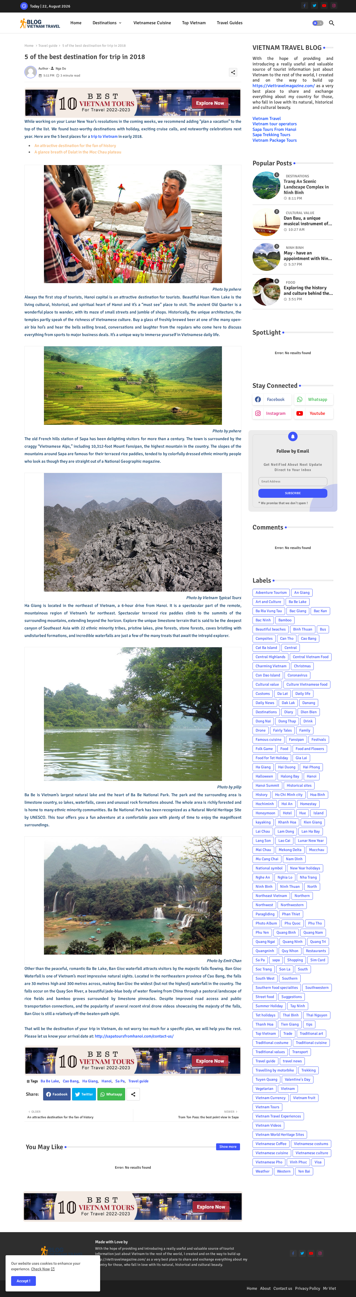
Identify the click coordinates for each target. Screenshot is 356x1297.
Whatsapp (114, 1094)
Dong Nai (263, 721)
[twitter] (314, 5)
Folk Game (264, 748)
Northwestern (292, 905)
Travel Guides (230, 23)
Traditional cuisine (311, 1042)
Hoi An (287, 803)
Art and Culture (268, 601)
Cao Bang (70, 1081)
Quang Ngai (265, 941)
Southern (290, 978)
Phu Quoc (293, 923)
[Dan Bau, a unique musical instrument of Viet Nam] (266, 222)
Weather (263, 1171)
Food (284, 748)
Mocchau (316, 849)
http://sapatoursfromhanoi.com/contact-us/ (134, 1036)
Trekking (308, 1070)
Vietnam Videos (268, 1125)
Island (318, 813)
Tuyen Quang (266, 1079)
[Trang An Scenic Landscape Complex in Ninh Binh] (266, 185)
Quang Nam (313, 932)
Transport (300, 1052)
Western (284, 1171)
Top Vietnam (194, 23)
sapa (276, 960)
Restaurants (316, 950)
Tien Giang (290, 1024)
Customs (263, 693)
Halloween (264, 776)
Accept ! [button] (23, 1281)
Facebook (60, 1094)
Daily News (265, 702)
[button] (317, 23)
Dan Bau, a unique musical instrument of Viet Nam (306, 221)
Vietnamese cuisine (152, 23)
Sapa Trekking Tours (271, 135)
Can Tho (286, 638)
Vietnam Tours (267, 1107)
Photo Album (266, 923)
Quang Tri (318, 941)
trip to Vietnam (104, 136)
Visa (318, 1162)
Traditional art (311, 1033)
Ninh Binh (264, 886)
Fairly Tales (282, 730)
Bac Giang (298, 611)
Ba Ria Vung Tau (269, 611)
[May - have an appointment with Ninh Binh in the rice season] (266, 257)
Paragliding (265, 914)
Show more (228, 1146)
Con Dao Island (268, 675)
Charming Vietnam (271, 666)
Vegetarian (264, 1088)
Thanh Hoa (264, 1024)
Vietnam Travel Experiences (278, 1116)
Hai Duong (286, 767)
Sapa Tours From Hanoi (274, 129)
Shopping (295, 960)
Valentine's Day (297, 1079)
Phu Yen (262, 932)
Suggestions (291, 996)
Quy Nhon (290, 950)
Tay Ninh (297, 1006)
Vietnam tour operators (275, 124)
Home (75, 23)
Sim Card (317, 960)
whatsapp (317, 399)
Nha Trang (308, 877)
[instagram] (333, 5)
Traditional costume (272, 1042)
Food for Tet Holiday (272, 758)
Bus (323, 629)
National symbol (269, 868)
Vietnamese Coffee (271, 1143)
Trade (287, 1033)
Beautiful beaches (271, 629)
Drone (261, 730)
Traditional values (270, 1052)
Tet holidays (265, 1015)
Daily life (302, 693)
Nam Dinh (294, 859)
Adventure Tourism (271, 592)
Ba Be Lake (50, 1081)
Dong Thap (287, 721)
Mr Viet (329, 1288)
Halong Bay (290, 776)
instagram (276, 413)
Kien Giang (313, 822)
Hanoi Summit (267, 785)
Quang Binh (286, 932)
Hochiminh (265, 803)
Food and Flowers (310, 748)
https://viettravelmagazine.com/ (284, 86)
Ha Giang (90, 1081)
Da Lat (282, 693)
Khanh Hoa (287, 822)
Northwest (264, 905)
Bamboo (284, 620)
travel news (292, 1061)
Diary (288, 712)
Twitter (87, 1094)
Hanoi (107, 1081)
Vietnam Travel (267, 118)
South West (265, 978)
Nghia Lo (285, 877)
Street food (265, 996)
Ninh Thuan (290, 886)
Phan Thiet (291, 914)
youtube (317, 413)
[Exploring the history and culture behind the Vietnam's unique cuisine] (266, 292)
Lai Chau (263, 831)
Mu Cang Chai (267, 859)
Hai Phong (311, 767)
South (303, 969)
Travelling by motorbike (275, 1070)
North (312, 886)
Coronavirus (297, 675)
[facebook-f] (304, 5)
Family (304, 730)
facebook (276, 399)
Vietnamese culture (312, 1153)
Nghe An (263, 877)
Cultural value (267, 684)
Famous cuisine (268, 739)
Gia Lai (301, 758)
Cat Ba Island (266, 647)
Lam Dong (286, 831)
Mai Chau (263, 849)
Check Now (40, 1269)
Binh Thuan (302, 629)
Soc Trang (264, 969)
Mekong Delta (290, 849)
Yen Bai (304, 1171)
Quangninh (265, 950)
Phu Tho (315, 923)
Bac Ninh (263, 620)
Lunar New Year (311, 840)
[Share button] (133, 1094)
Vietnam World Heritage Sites (280, 1134)
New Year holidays (305, 868)
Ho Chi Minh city (289, 794)
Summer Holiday (269, 1006)
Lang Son (263, 840)
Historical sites (299, 785)
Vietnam (288, 1088)
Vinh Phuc (298, 1162)
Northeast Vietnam (271, 895)
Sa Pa (120, 1081)
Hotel (287, 813)
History (262, 794)
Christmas (302, 666)
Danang (308, 702)
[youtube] (324, 5)
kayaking (263, 822)
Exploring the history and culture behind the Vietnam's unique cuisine (306, 290)
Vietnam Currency (271, 1097)
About (265, 1288)
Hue (302, 813)
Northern (302, 895)
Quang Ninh (293, 941)
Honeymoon (265, 813)
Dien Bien (309, 712)
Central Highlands (270, 656)
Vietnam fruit (304, 1097)
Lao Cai (284, 840)
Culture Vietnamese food (306, 684)
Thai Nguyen (316, 1015)
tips (309, 1024)
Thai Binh (291, 1015)
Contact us (282, 1288)
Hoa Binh (317, 794)
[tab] (76, 23)
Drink (308, 721)
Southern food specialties (277, 987)
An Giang (302, 592)
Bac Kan (320, 611)
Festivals (319, 739)
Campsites (264, 638)
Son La (284, 969)
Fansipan (296, 739)
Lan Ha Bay (310, 831)
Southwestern (317, 987)
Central (291, 647)
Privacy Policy (307, 1288)
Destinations (105, 23)
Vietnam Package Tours (275, 140)
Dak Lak (288, 702)
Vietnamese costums (311, 1143)
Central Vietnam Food (310, 656)
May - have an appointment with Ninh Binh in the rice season (307, 256)
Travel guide (48, 45)
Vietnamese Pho (269, 1162)
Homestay (308, 803)
